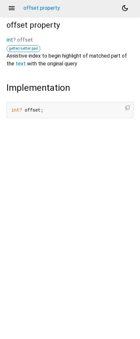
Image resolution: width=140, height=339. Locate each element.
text (21, 64)
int (10, 39)
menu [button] (12, 8)
